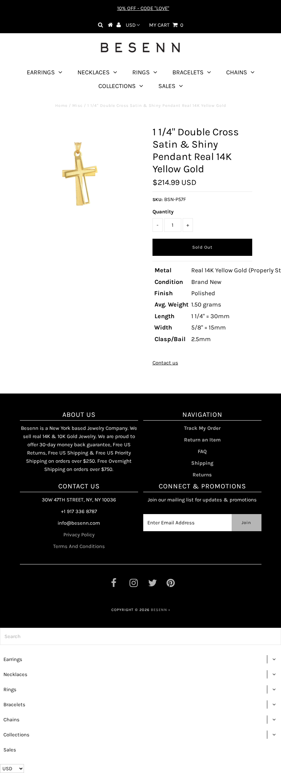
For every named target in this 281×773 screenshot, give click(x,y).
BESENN (159, 610)
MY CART (166, 25)
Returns (202, 475)
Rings (141, 72)
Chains (236, 72)
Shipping (202, 463)
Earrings (41, 72)
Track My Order (202, 428)
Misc (77, 105)
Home (61, 105)
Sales (166, 86)
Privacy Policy (79, 535)
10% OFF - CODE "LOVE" (143, 8)
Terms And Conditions (79, 546)
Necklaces (93, 72)
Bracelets (188, 72)
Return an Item (202, 440)
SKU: (157, 199)
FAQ (202, 451)
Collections (117, 86)
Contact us (165, 363)
